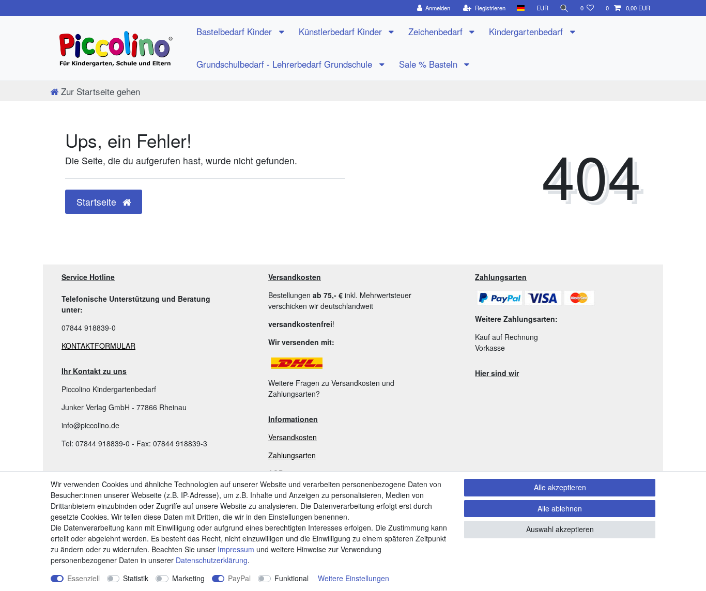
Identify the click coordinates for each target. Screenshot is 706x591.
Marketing (188, 578)
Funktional (291, 578)
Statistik (135, 578)
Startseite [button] (97, 201)
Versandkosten (292, 437)
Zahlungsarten (292, 455)
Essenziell (83, 578)
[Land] (520, 8)
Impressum (236, 549)
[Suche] (564, 8)
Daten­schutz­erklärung (212, 560)
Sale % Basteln (429, 64)
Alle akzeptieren (560, 487)
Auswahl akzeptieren (560, 529)
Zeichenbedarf (436, 31)
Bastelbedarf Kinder (235, 31)
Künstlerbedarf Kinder (342, 31)
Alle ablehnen (560, 508)
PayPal (239, 578)
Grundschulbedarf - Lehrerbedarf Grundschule (285, 64)
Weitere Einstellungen (353, 578)
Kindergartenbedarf (527, 31)
